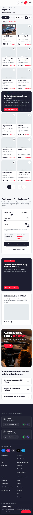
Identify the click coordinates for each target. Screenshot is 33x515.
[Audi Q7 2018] (24, 118)
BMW (18, 493)
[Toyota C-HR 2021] (9, 73)
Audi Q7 (20, 125)
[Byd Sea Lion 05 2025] (24, 29)
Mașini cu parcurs (7, 487)
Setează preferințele (11, 512)
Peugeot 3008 (7, 149)
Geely (19, 484)
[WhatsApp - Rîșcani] (24, 424)
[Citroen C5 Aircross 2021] (24, 165)
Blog (2, 462)
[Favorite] (21, 2)
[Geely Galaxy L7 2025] (9, 165)
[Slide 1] (6, 33)
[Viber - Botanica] (28, 437)
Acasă (3, 7)
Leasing (19, 465)
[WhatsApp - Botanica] (24, 437)
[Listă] (29, 17)
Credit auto (20, 459)
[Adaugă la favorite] (14, 26)
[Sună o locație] (25, 2)
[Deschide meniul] (30, 2)
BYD (18, 480)
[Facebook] (3, 450)
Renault (19, 490)
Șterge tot (12, 21)
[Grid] (26, 17)
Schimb (19, 469)
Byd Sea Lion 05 (23, 36)
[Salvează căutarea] (12, 17)
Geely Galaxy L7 (7, 172)
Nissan (19, 497)
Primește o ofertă (10, 288)
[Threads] (13, 450)
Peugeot (20, 487)
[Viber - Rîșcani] (28, 424)
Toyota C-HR (6, 80)
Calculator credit (22, 462)
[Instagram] (8, 450)
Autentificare (21, 472)
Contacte (4, 465)
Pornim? (8, 346)
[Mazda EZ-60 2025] (24, 143)
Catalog (9, 7)
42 (19, 187)
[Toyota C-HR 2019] (24, 73)
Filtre (6, 18)
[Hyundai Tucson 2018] (9, 29)
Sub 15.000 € (5, 490)
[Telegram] (23, 450)
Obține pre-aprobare (15, 244)
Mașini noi (4, 484)
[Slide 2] (23, 33)
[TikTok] (18, 450)
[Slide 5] (11, 33)
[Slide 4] (10, 33)
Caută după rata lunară (16, 249)
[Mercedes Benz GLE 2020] (9, 118)
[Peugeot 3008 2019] (9, 143)
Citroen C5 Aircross (24, 172)
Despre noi (4, 459)
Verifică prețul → (9, 322)
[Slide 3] (24, 33)
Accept (26, 512)
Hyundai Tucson (7, 36)
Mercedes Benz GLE (7, 126)
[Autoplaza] (7, 3)
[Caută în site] (17, 2)
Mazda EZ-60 (22, 149)
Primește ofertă (10, 109)
